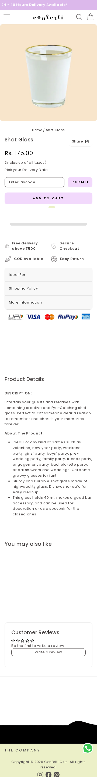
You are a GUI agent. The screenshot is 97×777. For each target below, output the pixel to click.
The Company (22, 750)
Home (37, 130)
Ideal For (17, 274)
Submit (80, 182)
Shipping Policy (23, 288)
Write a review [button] (48, 652)
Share (77, 141)
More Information (25, 302)
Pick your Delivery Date (26, 169)
